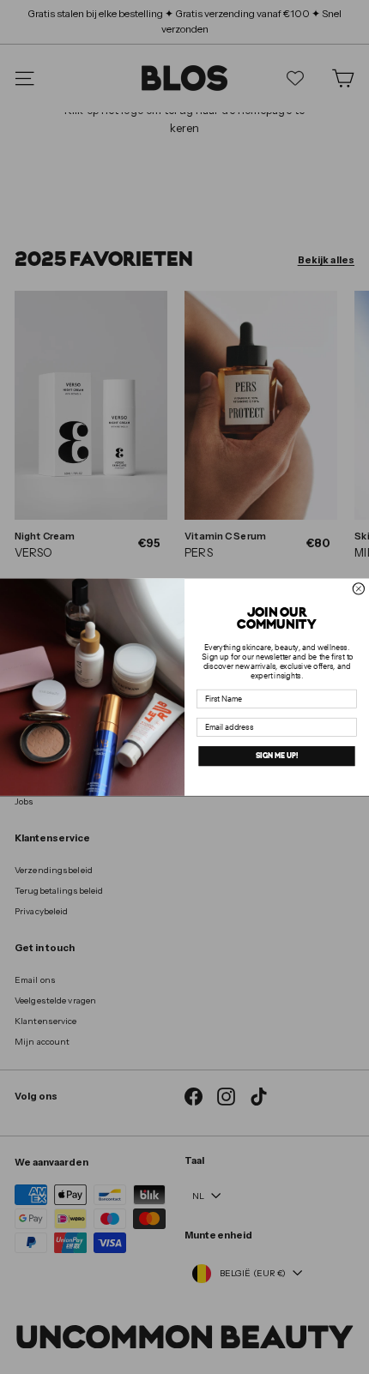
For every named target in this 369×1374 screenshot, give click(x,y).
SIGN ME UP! (277, 756)
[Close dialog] (358, 588)
